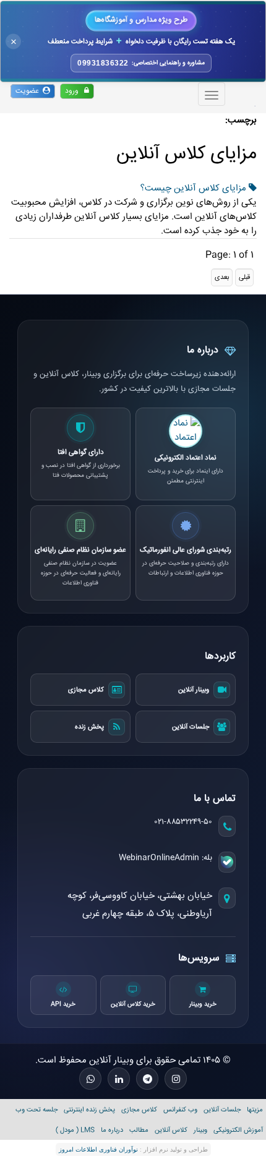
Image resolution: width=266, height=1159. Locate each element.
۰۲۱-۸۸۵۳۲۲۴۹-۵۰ (183, 822)
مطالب (138, 1130)
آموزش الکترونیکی (238, 1130)
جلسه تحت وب (36, 1110)
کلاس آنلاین (171, 1130)
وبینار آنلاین (193, 690)
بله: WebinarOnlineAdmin (165, 858)
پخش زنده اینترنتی (89, 1110)
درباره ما (112, 1130)
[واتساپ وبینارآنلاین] (90, 1078)
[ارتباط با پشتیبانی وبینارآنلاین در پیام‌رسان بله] (227, 862)
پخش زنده (89, 727)
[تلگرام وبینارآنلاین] (147, 1078)
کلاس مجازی (86, 690)
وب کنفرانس (180, 1110)
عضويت (29, 91)
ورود (74, 91)
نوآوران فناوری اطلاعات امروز (98, 1149)
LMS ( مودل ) (75, 1130)
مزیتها (255, 1110)
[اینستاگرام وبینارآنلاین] (176, 1078)
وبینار (200, 1130)
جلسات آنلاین (190, 727)
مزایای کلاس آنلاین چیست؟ (194, 188)
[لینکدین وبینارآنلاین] (119, 1078)
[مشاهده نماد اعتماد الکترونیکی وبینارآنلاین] (185, 431)
